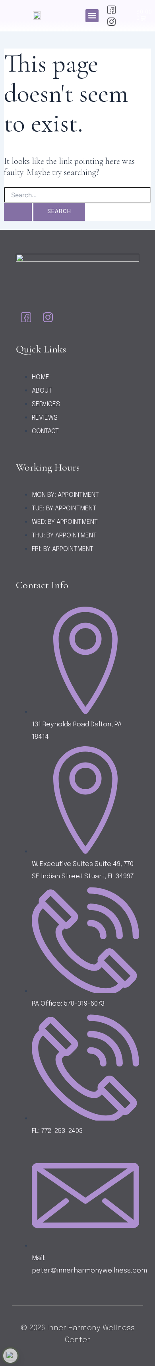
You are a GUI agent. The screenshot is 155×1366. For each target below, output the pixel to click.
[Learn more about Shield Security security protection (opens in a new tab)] (10, 1355)
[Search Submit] (18, 212)
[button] (92, 15)
